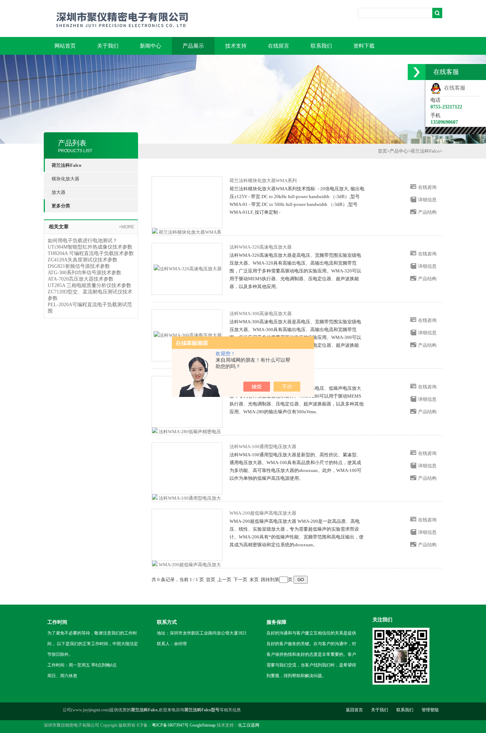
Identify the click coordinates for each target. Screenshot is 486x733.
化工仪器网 (248, 725)
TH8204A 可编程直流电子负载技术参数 (91, 253)
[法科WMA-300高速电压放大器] (188, 335)
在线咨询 (427, 187)
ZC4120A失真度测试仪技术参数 (82, 259)
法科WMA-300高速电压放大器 (260, 313)
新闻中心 (150, 46)
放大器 (58, 192)
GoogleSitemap (203, 725)
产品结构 (427, 212)
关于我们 (107, 46)
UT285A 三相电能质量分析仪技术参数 (89, 285)
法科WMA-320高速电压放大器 (260, 247)
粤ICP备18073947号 (170, 725)
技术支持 (236, 46)
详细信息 (427, 199)
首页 (382, 151)
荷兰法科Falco (425, 151)
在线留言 (278, 46)
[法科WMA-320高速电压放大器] (188, 268)
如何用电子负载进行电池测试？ (82, 240)
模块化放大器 (65, 178)
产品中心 (399, 151)
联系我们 (321, 46)
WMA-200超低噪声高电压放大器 (262, 513)
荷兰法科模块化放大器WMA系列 (263, 180)
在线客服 (453, 88)
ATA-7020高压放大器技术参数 (80, 279)
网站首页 (65, 46)
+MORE (126, 226)
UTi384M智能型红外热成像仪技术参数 (90, 247)
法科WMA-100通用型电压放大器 (262, 446)
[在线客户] (417, 72)
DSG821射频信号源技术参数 (79, 266)
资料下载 (364, 46)
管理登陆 (430, 709)
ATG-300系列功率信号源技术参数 (84, 272)
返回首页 (354, 709)
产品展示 (193, 46)
